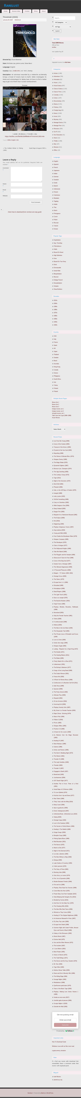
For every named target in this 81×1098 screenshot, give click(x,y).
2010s (55, 300)
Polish (55, 219)
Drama (56, 104)
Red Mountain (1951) (60, 841)
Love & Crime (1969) (60, 639)
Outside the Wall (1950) (60, 1006)
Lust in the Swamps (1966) (61, 823)
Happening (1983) (59, 524)
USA (17, 140)
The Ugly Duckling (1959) (61, 471)
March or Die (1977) (59, 847)
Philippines (57, 376)
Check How (11, 212)
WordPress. (50, 1093)
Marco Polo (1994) (59, 716)
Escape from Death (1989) (61, 924)
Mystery (56, 119)
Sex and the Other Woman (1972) (63, 942)
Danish (56, 186)
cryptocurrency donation (59, 1050)
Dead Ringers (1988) (59, 591)
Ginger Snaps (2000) (60, 832)
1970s (55, 312)
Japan (55, 351)
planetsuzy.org (58, 1079)
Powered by (60, 1031)
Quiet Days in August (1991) (37, 148)
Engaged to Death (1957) (61, 771)
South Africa (57, 379)
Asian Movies (56, 417)
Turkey (56, 385)
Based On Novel (58, 252)
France (56, 342)
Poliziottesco (57, 246)
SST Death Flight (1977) (61, 780)
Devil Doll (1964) (58, 484)
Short (55, 138)
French (56, 167)
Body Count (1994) (59, 804)
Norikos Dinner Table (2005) (62, 970)
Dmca (35, 11)
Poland (56, 391)
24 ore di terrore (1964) (60, 701)
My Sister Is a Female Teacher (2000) (64, 710)
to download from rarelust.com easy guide (28, 212)
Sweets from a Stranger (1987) (62, 564)
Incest (55, 116)
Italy (55, 339)
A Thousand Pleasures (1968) (62, 570)
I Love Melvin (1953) (59, 948)
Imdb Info (16, 71)
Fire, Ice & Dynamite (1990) (62, 878)
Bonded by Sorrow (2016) (61, 900)
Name (4, 185)
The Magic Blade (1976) (60, 462)
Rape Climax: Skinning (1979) (62, 713)
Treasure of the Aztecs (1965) (62, 447)
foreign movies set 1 (58, 409)
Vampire (56, 286)
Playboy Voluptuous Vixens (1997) (63, 527)
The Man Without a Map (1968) (63, 857)
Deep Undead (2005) (59, 508)
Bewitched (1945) (59, 774)
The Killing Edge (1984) (60, 976)
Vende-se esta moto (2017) (61, 997)
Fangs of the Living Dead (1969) (63, 670)
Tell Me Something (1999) (61, 499)
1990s (55, 306)
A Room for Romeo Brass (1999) (63, 679)
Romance (56, 128)
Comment (5, 169)
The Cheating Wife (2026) (61, 906)
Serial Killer (57, 270)
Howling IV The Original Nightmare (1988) (65, 915)
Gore (55, 258)
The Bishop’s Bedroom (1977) (62, 667)
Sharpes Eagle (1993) (60, 646)
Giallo (55, 249)
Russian (56, 222)
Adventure (18, 20)
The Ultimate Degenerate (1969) (63, 567)
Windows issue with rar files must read (63, 1046)
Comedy (56, 95)
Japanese (56, 170)
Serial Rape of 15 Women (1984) (63, 789)
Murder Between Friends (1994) (63, 881)
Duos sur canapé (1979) (60, 597)
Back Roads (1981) (59, 951)
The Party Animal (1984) (61, 692)
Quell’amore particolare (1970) (62, 985)
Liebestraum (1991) (59, 664)
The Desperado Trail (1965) (61, 631)
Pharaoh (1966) (58, 487)
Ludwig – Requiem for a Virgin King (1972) (66, 649)
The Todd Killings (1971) (61, 958)
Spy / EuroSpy (58, 243)
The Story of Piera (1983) (61, 869)
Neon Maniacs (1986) (60, 743)
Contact (27, 11)
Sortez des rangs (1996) (61, 643)
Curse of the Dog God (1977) (62, 561)
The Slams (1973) (59, 579)
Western (56, 147)
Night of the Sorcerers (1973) (62, 481)
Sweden (56, 357)
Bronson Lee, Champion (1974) (63, 468)
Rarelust (11, 5)
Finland (56, 388)
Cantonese (57, 195)
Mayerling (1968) (58, 453)
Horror (55, 113)
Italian (55, 173)
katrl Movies (57, 1076)
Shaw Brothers (58, 289)
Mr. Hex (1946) (58, 964)
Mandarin (56, 198)
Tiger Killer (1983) (59, 967)
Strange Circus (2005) (60, 576)
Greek (55, 183)
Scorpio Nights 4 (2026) (60, 1003)
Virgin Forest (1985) (59, 604)
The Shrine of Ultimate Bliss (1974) (64, 456)
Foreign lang (57, 110)
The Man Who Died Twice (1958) (63, 909)
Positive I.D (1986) (59, 729)
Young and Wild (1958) (60, 533)
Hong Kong (57, 367)
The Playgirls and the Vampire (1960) (64, 554)
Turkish (56, 226)
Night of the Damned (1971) (62, 851)
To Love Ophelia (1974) (60, 792)
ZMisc (55, 150)
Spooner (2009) (58, 689)
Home (5, 11)
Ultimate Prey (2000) (60, 695)
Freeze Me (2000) (59, 676)
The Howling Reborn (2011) (61, 655)
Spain (55, 345)
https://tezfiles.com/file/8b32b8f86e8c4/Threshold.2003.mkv (24, 136)
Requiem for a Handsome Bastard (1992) (65, 514)
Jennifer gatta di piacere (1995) (63, 1000)
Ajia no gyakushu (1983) (61, 808)
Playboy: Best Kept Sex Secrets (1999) (65, 887)
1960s (55, 315)
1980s (55, 309)
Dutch (55, 210)
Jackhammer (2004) (59, 777)
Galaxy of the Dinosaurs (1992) (63, 933)
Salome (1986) (58, 747)
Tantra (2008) (57, 618)
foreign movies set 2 (58, 411)
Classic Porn (57, 91)
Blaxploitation (58, 274)
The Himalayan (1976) (60, 542)
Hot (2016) (57, 521)
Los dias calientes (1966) (61, 854)
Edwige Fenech (58, 280)
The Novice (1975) (59, 844)
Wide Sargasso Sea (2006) (61, 505)
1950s (55, 319)
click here (67, 62)
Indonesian (57, 189)
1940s (55, 322)
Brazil (55, 360)
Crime (55, 98)
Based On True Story (60, 261)
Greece (56, 373)
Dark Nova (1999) (59, 686)
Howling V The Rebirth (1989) (62, 829)
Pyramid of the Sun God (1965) (63, 450)
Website (5, 196)
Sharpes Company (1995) (61, 539)
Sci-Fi (55, 131)
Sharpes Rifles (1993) (60, 726)
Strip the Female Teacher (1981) (63, 615)
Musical (56, 277)
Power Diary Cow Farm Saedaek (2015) (65, 894)
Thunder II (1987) (59, 768)
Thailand (56, 354)
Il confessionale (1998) (60, 622)
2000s (9, 140)
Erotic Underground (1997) (61, 811)
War (55, 144)
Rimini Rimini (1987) (59, 936)
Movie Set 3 (55, 406)
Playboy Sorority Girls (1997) (62, 707)
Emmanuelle (57, 267)
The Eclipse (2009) (59, 518)
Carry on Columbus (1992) (61, 502)
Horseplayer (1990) (59, 588)
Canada (56, 370)
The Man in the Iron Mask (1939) (63, 628)
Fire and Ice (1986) (59, 884)
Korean (56, 229)
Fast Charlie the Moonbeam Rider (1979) (65, 536)
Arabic (55, 204)
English (13, 140)
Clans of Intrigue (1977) (60, 545)
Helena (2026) (58, 625)
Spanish (56, 164)
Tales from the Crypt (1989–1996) (61, 415)
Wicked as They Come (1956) (62, 912)
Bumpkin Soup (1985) (60, 835)
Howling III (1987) (59, 740)
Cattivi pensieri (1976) (60, 866)
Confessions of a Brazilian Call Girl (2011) (66, 682)
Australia (56, 363)
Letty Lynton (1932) (59, 496)
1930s (55, 325)
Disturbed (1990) (58, 585)
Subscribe (65, 1025)
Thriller (56, 141)
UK (55, 348)
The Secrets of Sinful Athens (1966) (64, 826)
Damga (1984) (58, 860)
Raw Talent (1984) (59, 798)
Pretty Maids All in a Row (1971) (63, 661)
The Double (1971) (59, 652)
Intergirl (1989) (58, 493)
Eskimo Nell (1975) (59, 939)
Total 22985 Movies (58, 43)
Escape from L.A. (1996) (61, 582)
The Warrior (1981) (59, 756)
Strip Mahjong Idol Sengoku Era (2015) (65, 897)
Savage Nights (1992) (60, 979)
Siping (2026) (57, 817)
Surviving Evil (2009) (60, 704)
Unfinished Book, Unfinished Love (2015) (65, 814)
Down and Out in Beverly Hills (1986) (64, 973)
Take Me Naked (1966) (60, 551)
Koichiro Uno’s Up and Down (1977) (64, 795)
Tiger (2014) (57, 478)
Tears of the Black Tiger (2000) (63, 988)
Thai (55, 207)
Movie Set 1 (55, 402)
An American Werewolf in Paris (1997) (64, 918)
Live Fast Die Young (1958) (61, 441)
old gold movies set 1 (58, 413)
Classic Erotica (58, 88)
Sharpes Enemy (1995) (60, 459)
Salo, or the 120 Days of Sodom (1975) (65, 490)
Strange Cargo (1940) (60, 820)
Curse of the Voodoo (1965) (61, 444)
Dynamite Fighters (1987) (61, 465)
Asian (55, 82)
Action (55, 73)
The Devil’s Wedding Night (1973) (63, 753)
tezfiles (54, 47)
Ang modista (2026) (59, 530)
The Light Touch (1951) (60, 594)
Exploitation (57, 240)
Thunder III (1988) (59, 759)
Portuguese (57, 213)
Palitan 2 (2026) (58, 719)
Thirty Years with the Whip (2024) (63, 801)
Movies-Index (16, 11)
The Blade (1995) (59, 658)
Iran (55, 382)
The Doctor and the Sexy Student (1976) (65, 961)
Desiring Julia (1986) (59, 872)
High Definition (58, 255)
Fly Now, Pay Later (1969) (61, 921)
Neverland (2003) (59, 612)
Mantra (43, 1093)
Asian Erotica (58, 85)
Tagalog (56, 201)
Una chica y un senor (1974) (62, 875)
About (44, 11)
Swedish (56, 179)
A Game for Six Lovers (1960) (62, 732)
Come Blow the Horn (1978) (62, 890)
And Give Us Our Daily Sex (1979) (63, 903)
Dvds (55, 264)
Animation (57, 79)
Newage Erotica (58, 122)
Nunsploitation (58, 283)
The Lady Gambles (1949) (61, 762)
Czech (55, 216)
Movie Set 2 (55, 404)
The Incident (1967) (59, 945)
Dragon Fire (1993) (59, 511)
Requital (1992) (58, 698)
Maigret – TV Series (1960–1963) (63, 573)
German (56, 176)
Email (4, 191)
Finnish (56, 192)
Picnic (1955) (57, 722)
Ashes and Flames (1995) (61, 750)
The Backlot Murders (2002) (62, 600)
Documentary (57, 101)
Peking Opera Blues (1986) (61, 838)
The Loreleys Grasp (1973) (61, 474)
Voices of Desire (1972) (60, 955)
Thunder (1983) (58, 765)
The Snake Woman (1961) (61, 673)
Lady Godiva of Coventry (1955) (63, 863)
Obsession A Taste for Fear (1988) (63, 557)
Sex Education (58, 135)
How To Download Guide (59, 1042)
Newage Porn (57, 125)
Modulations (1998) (59, 982)
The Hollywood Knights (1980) (62, 548)
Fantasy (56, 107)
